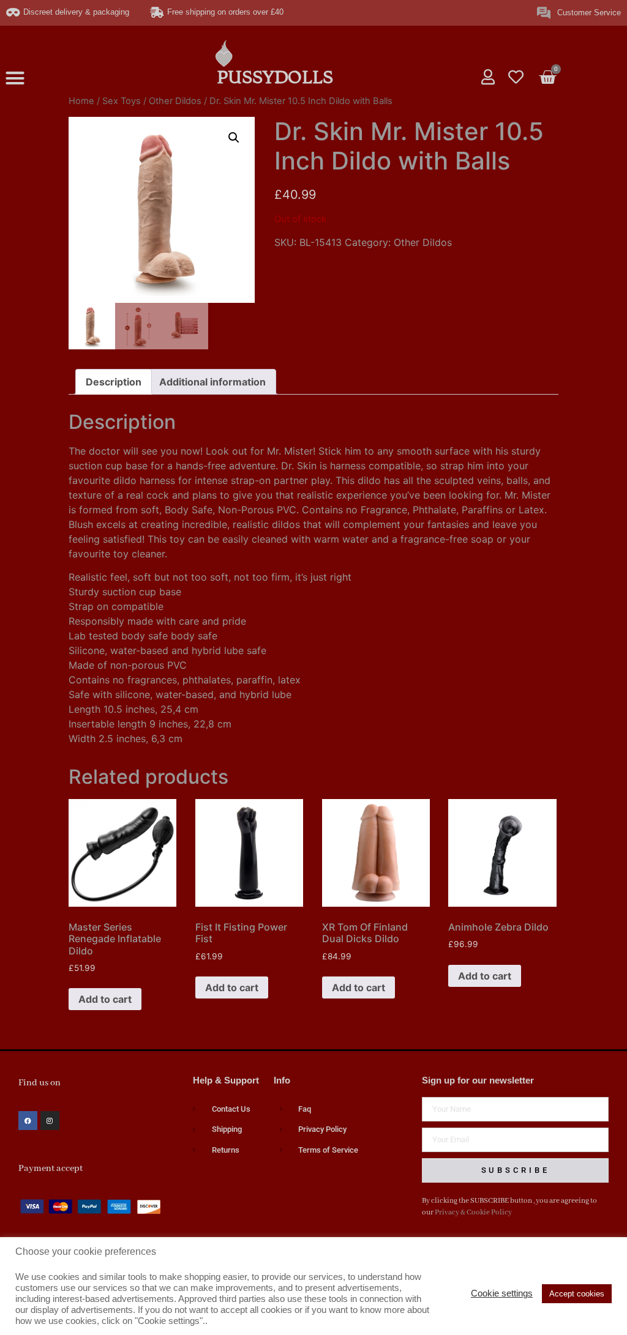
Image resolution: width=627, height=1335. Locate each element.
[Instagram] (49, 1120)
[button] (15, 78)
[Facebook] (27, 1120)
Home (81, 100)
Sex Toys (121, 100)
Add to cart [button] (105, 999)
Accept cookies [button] (576, 1293)
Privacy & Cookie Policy (473, 1212)
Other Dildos (175, 100)
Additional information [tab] (212, 382)
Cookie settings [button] (502, 1293)
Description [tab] (113, 382)
